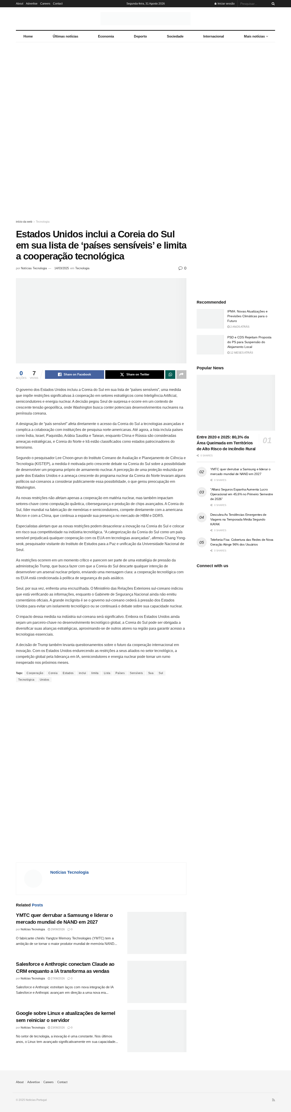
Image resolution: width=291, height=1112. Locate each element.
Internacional (213, 36)
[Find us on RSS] (273, 1100)
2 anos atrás (239, 326)
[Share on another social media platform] (181, 374)
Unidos (44, 679)
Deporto (140, 36)
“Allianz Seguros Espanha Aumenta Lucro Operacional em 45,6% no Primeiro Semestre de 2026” (241, 494)
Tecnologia (43, 221)
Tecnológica (26, 679)
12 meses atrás (241, 352)
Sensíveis (136, 673)
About (19, 3)
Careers (45, 3)
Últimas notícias (65, 36)
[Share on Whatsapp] (170, 374)
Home (28, 36)
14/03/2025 (61, 268)
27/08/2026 (57, 978)
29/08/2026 (57, 929)
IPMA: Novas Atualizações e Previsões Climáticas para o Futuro (247, 316)
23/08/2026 (57, 1027)
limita (95, 673)
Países (120, 673)
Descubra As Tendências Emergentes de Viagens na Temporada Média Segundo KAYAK (238, 519)
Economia (106, 36)
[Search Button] (272, 3)
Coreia (53, 673)
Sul (161, 673)
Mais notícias (254, 36)
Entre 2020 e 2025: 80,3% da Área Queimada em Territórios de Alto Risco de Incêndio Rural (226, 443)
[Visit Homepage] (145, 18)
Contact (58, 3)
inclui (82, 673)
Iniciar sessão (226, 3)
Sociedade (175, 36)
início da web (24, 221)
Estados (68, 673)
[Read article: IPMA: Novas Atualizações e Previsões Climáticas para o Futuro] (210, 319)
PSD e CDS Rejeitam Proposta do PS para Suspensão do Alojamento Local (249, 342)
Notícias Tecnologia (34, 268)
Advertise (32, 3)
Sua (151, 673)
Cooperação (35, 673)
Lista (107, 673)
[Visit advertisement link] (145, 135)
